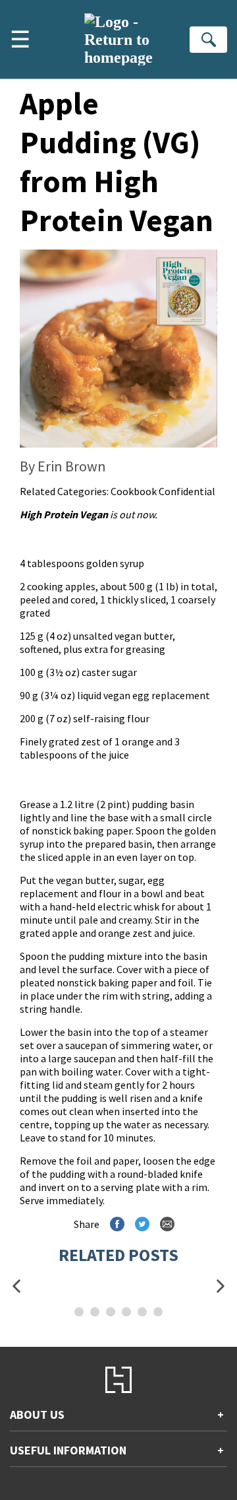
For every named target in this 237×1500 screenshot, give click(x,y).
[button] (16, 1286)
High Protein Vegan (64, 514)
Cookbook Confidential (163, 491)
